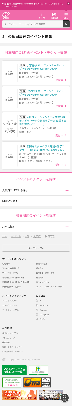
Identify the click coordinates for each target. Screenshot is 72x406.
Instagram (44, 314)
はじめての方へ (42, 282)
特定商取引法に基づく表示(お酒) (16, 282)
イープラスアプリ (9, 300)
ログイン (42, 17)
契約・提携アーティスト (12, 346)
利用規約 (6, 263)
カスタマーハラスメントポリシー (50, 286)
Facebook (44, 305)
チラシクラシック (9, 305)
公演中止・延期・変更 (45, 272)
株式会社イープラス (10, 333)
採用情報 (6, 342)
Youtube (43, 309)
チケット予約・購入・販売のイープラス (6, 15)
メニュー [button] (66, 17)
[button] (67, 190)
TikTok (43, 319)
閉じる (68, 3)
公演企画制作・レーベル (12, 351)
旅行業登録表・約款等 (11, 286)
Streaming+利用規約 (10, 268)
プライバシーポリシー (11, 272)
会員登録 (54, 17)
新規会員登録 (41, 263)
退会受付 (39, 268)
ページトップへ (36, 248)
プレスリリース (8, 337)
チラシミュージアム (10, 309)
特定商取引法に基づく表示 (13, 277)
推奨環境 (39, 277)
